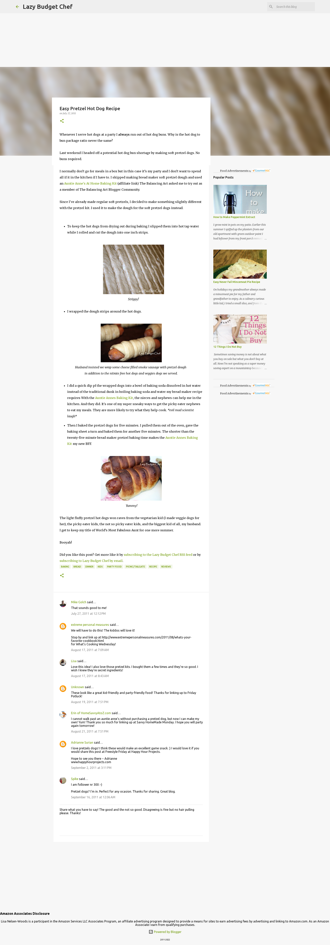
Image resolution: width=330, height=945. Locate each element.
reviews (166, 566)
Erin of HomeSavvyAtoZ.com (91, 713)
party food (114, 566)
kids (100, 566)
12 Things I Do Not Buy (227, 346)
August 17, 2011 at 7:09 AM (90, 650)
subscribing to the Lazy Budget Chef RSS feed (158, 555)
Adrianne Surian (82, 742)
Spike (74, 779)
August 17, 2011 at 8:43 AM (90, 676)
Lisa (74, 661)
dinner (89, 566)
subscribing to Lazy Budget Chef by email (91, 561)
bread (77, 566)
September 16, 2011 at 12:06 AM (93, 797)
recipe (153, 566)
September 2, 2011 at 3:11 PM (91, 767)
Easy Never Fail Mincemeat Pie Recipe (236, 281)
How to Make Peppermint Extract (234, 217)
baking (65, 566)
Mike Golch (78, 602)
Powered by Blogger (167, 932)
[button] (62, 121)
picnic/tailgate (135, 566)
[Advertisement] (114, 27)
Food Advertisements (234, 171)
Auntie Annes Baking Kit (114, 398)
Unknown (77, 687)
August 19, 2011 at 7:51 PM (89, 702)
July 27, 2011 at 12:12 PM (88, 613)
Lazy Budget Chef (48, 6)
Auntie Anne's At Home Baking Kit (90, 183)
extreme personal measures (90, 624)
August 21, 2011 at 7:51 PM (89, 731)
